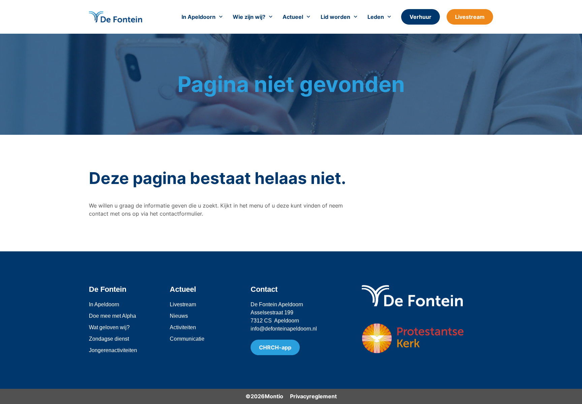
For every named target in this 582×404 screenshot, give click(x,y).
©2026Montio (264, 396)
